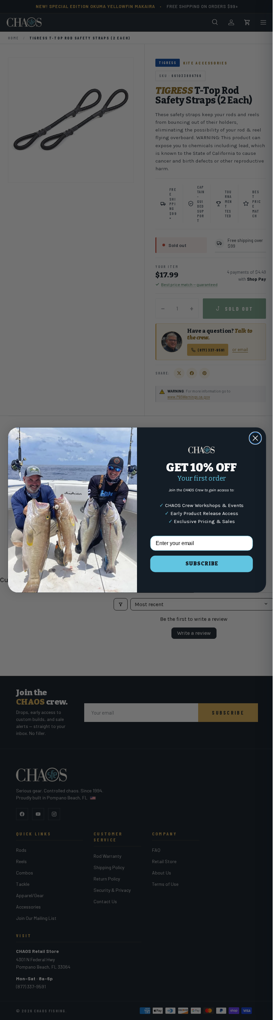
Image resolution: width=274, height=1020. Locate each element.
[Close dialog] (253, 438)
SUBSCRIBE (199, 563)
